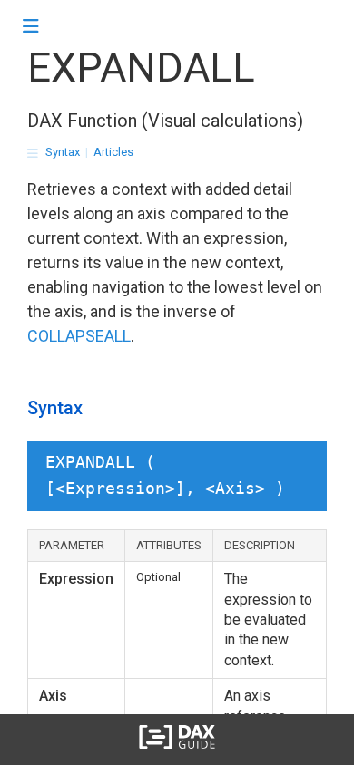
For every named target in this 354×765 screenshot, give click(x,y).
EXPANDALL (141, 68)
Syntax (62, 152)
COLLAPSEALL (79, 335)
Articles (113, 152)
